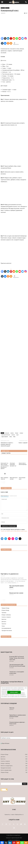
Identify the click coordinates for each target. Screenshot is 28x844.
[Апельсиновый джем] (23, 474)
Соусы (3, 626)
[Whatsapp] (16, 37)
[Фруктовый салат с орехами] (14, 474)
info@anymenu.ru (19, 814)
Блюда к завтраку (6, 614)
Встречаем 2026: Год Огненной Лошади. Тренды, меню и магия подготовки (16, 658)
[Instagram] (25, 37)
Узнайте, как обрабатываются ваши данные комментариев (14, 531)
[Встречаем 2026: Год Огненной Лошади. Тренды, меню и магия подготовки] (4, 658)
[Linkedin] (8, 37)
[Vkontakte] (5, 42)
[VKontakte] (24, 824)
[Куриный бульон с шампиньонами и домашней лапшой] (4, 717)
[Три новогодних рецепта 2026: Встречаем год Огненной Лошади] (4, 666)
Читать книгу (14, 692)
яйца (14, 436)
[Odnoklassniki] (8, 42)
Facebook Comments (13, 495)
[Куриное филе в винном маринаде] (23, 459)
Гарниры (4, 612)
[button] (26, 2)
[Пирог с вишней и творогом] (5, 474)
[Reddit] (14, 37)
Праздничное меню (7, 630)
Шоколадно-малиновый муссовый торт (13, 464)
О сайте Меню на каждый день (13, 835)
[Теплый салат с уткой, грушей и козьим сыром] (4, 673)
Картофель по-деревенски (9, 574)
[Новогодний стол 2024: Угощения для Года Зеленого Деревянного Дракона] (5, 459)
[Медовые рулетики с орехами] (4, 594)
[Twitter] (21, 824)
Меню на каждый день (6, 765)
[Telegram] (22, 37)
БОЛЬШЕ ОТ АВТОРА (6, 453)
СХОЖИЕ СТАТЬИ (5, 451)
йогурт (16, 433)
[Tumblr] (2, 42)
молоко (13, 434)
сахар (10, 436)
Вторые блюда (5, 610)
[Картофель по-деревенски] (14, 562)
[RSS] (13, 824)
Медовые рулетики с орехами (16, 593)
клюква (21, 433)
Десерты (7, 7)
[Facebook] (2, 37)
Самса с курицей (23, 442)
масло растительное (5, 434)
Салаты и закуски (6, 617)
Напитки (4, 623)
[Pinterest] (9, 824)
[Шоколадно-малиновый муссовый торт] (14, 459)
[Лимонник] (4, 709)
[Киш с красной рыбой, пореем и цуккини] (4, 587)
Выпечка (2, 7)
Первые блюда (5, 608)
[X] (5, 37)
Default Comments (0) (5, 495)
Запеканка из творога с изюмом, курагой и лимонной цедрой (7, 444)
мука (17, 434)
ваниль (12, 433)
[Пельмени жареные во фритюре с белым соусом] (4, 724)
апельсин (7, 433)
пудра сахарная (4, 436)
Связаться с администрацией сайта (14, 837)
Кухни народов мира (6, 770)
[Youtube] (19, 37)
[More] (11, 42)
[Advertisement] (14, 295)
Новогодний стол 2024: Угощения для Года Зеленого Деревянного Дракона (5, 466)
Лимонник (11, 707)
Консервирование (6, 628)
